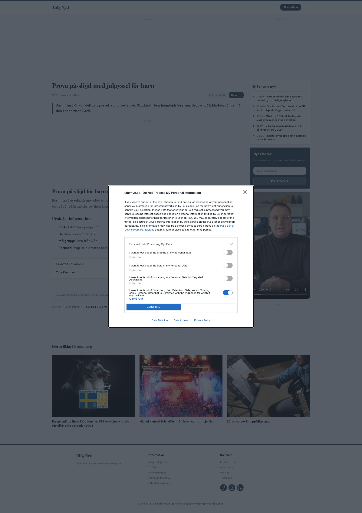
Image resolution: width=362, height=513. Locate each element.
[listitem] (181, 244)
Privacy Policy (202, 320)
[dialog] (181, 256)
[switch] (228, 252)
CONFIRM (154, 306)
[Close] (246, 193)
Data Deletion (160, 320)
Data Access (181, 320)
